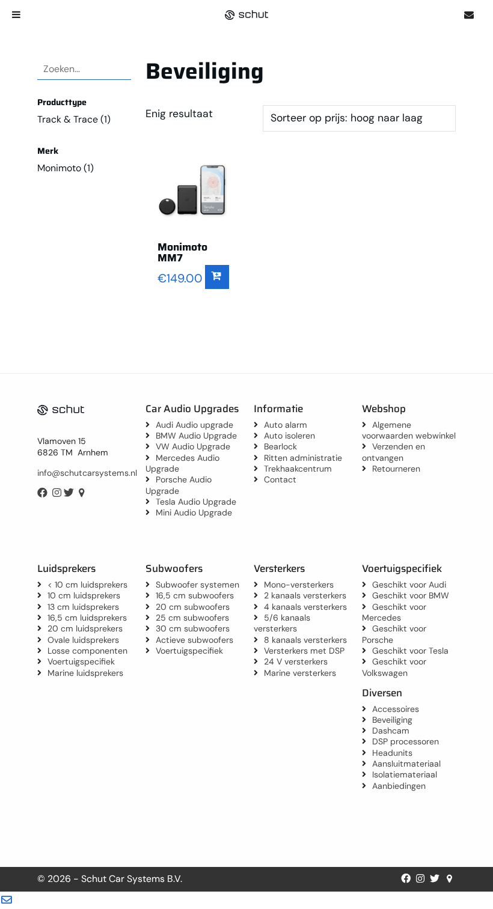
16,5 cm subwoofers (195, 595)
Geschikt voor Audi (409, 584)
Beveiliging (392, 719)
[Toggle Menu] (16, 14)
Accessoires (395, 709)
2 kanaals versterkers (305, 595)
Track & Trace (67, 119)
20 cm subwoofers (193, 606)
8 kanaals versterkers (305, 639)
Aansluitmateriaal (406, 763)
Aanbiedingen (399, 785)
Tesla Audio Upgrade (196, 501)
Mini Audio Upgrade (194, 512)
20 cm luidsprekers (85, 628)
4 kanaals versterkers (305, 606)
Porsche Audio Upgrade (178, 485)
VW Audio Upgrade (193, 446)
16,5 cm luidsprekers (87, 617)
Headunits (392, 752)
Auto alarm (285, 424)
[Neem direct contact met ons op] (468, 14)
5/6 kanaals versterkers (282, 623)
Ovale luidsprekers (83, 639)
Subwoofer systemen (197, 584)
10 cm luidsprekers (83, 595)
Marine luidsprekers (85, 672)
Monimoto (59, 168)
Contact (280, 479)
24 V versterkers (296, 661)
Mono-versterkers (299, 584)
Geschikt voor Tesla (410, 650)
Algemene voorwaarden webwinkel (409, 430)
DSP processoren (405, 741)
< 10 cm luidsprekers (87, 584)
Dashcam (390, 730)
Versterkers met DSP (304, 650)
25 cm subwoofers (192, 617)
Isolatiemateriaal (404, 774)
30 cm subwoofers (193, 628)
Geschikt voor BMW (410, 595)
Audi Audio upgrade (194, 424)
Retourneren (396, 468)
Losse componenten (87, 650)
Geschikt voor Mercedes (394, 612)
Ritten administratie (303, 457)
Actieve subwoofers (194, 639)
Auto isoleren (289, 435)
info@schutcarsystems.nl (87, 472)
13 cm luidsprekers (83, 606)
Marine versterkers (300, 672)
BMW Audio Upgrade (196, 435)
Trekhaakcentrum (298, 468)
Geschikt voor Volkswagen (394, 667)
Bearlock (280, 446)
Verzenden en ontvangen (393, 452)
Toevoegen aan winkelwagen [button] (217, 277)
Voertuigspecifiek (81, 661)
